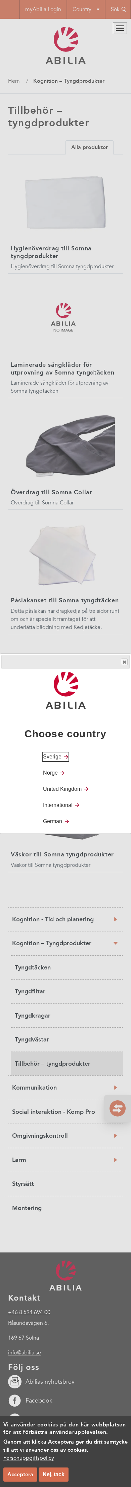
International (58, 805)
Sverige (52, 756)
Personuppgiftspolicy (28, 1458)
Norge (50, 773)
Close (124, 662)
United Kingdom (62, 789)
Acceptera (20, 1474)
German (52, 821)
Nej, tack (53, 1474)
